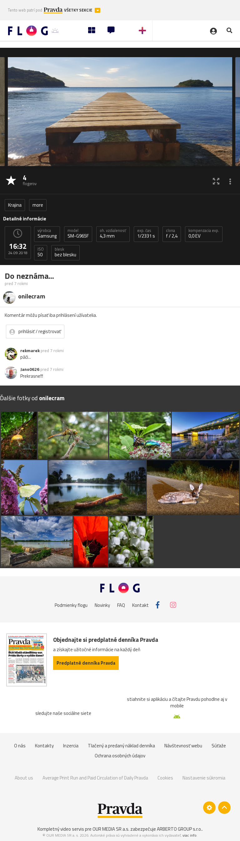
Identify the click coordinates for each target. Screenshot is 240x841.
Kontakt (140, 604)
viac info (189, 835)
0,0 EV (203, 233)
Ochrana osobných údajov (120, 755)
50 (41, 252)
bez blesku (65, 252)
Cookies (165, 778)
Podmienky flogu (71, 604)
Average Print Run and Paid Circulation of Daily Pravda (95, 778)
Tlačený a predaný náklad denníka (121, 745)
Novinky (102, 604)
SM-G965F (78, 233)
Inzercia (70, 745)
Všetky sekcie (78, 10)
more (37, 205)
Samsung (47, 233)
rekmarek (30, 350)
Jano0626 (29, 369)
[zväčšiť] (216, 181)
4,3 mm (113, 233)
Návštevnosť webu (183, 745)
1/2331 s (146, 233)
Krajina (15, 205)
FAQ (121, 604)
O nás (20, 745)
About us (24, 778)
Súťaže (219, 745)
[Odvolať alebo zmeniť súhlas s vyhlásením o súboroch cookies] (209, 807)
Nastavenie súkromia (203, 778)
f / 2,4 (172, 233)
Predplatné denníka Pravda (86, 662)
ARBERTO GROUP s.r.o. (179, 829)
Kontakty (44, 745)
